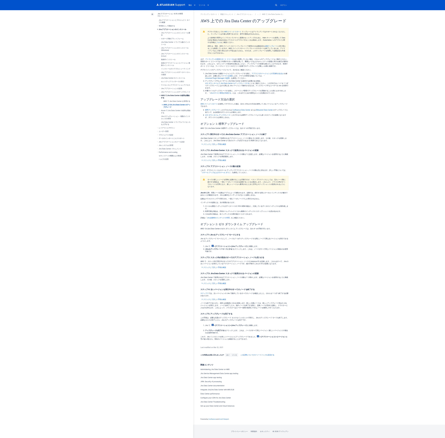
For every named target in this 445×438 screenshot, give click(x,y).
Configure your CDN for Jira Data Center (215, 398)
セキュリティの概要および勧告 (170, 156)
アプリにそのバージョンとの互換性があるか (268, 73)
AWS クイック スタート (232, 32)
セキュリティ (265, 431)
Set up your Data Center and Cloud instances (217, 406)
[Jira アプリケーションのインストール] (258, 14)
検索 (276, 5)
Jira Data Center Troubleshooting (212, 402)
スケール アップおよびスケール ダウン (216, 172)
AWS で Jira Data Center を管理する (176, 101)
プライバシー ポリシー (239, 431)
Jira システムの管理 (166, 145)
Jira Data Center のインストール (173, 78)
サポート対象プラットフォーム (172, 39)
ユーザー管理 (163, 131)
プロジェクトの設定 (166, 135)
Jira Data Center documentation (212, 386)
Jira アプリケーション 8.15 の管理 (170, 14)
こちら (218, 42)
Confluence (212, 419)
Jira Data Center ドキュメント (170, 149)
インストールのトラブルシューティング (175, 69)
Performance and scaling (168, 152)
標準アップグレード (212, 110)
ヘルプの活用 (163, 159)
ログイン (283, 5)
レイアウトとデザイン (167, 128)
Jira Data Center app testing (211, 377)
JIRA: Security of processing (211, 381)
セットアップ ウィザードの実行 (172, 81)
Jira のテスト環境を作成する (220, 93)
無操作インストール (168, 59)
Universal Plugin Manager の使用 (217, 78)
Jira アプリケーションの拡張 (171, 88)
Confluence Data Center (241, 110)
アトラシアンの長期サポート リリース (219, 59)
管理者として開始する (167, 26)
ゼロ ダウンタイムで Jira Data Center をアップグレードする (227, 83)
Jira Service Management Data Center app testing (219, 373)
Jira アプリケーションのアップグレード (175, 92)
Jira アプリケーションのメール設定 (172, 142)
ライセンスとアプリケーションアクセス (175, 85)
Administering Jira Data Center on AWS (215, 369)
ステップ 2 (204, 293)
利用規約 (254, 431)
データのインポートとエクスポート (172, 138)
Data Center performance (210, 394)
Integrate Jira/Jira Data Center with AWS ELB (217, 390)
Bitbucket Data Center (264, 110)
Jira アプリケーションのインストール (172, 29)
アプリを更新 (228, 76)
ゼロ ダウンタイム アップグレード (217, 115)
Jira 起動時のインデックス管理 (218, 218)
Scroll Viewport (224, 419)
